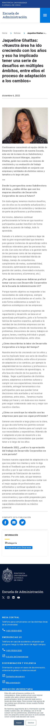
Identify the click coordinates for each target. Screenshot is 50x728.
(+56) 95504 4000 (14, 631)
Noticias (17, 33)
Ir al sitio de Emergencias (17, 657)
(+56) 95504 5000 (14, 651)
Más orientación (13, 683)
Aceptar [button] (19, 722)
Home (4, 33)
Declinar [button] (31, 722)
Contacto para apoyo (15, 676)
